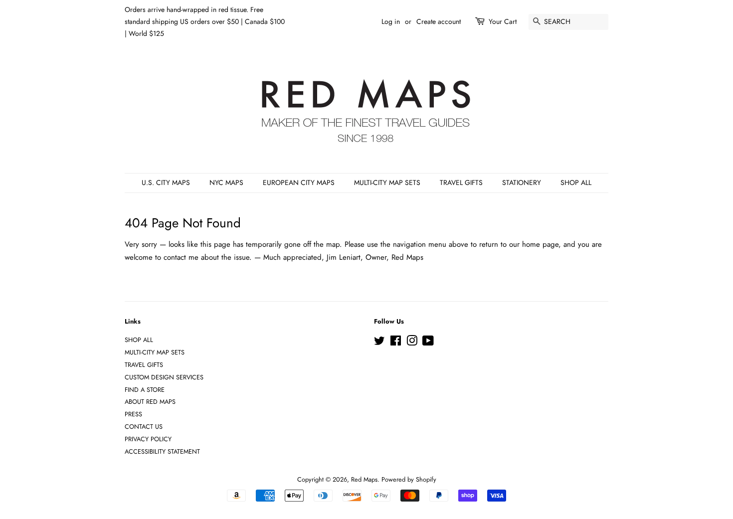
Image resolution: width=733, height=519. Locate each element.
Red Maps (364, 479)
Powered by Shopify (408, 479)
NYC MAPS (226, 182)
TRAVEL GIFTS (461, 182)
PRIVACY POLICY (148, 439)
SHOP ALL (575, 182)
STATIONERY (521, 182)
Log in (390, 21)
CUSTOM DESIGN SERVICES (164, 377)
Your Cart (503, 21)
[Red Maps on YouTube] (428, 342)
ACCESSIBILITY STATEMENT (162, 451)
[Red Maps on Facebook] (395, 342)
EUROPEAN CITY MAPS (299, 182)
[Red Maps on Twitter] (379, 342)
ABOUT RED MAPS (150, 401)
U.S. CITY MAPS (166, 182)
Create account (438, 21)
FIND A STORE (145, 389)
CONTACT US (144, 426)
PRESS (133, 414)
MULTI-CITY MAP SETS (387, 182)
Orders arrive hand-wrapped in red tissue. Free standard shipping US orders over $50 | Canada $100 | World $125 (205, 21)
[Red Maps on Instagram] (411, 342)
